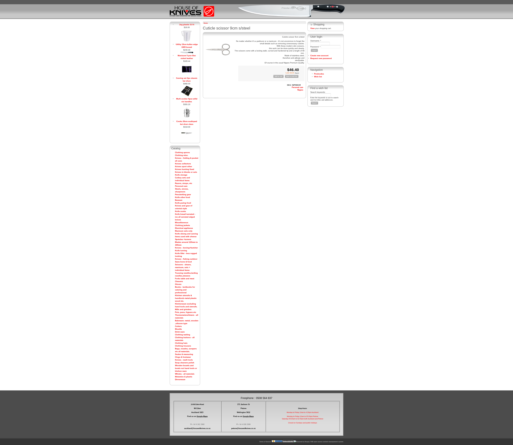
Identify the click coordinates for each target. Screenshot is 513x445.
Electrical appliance (184, 228)
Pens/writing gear (183, 194)
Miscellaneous (181, 222)
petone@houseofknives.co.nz (243, 428)
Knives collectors (183, 164)
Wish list (318, 77)
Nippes (300, 90)
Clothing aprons (182, 152)
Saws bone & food (183, 262)
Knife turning (181, 250)
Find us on (197, 416)
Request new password (321, 58)
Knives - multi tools (184, 360)
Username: (315, 41)
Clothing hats (181, 343)
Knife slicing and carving (186, 234)
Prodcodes (319, 74)
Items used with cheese (186, 236)
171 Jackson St (243, 404)
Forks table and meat (184, 278)
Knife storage (181, 175)
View (312, 28)
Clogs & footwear (183, 357)
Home (206, 23)
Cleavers (179, 281)
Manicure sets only (183, 231)
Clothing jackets (182, 225)
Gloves (178, 284)
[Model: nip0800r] (217, 62)
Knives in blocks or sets (186, 172)
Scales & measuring (184, 354)
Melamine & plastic (183, 377)
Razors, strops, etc (183, 183)
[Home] (192, 16)
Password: (315, 47)
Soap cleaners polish (184, 363)
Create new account (319, 55)
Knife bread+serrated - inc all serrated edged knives (185, 217)
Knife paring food (183, 203)
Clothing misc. (181, 155)
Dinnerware (180, 379)
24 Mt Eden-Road (197, 404)
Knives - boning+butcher (186, 248)
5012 (243, 412)
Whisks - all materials (184, 374)
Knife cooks (180, 211)
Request (297, 73)
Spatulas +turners (183, 239)
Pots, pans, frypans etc (185, 312)
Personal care (181, 186)
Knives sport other (183, 166)
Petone (243, 408)
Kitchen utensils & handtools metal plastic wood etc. (186, 298)
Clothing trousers (183, 346)
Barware (178, 200)
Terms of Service (265, 441)
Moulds (178, 329)
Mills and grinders (183, 309)
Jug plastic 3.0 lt (186, 24)
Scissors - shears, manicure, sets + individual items (183, 267)
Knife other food (182, 197)
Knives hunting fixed (184, 169)
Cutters (178, 326)
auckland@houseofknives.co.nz (197, 428)
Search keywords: (317, 92)
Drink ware (180, 332)
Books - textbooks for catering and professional (185, 290)
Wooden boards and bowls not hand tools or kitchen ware (186, 368)
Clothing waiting (182, 335)
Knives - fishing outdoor (186, 259)
